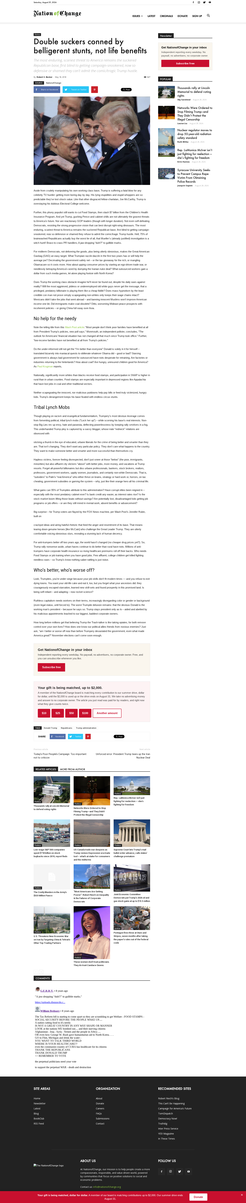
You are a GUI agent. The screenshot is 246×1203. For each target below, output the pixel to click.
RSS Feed (39, 1123)
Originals (166, 16)
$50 (71, 713)
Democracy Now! (167, 1118)
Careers (100, 1108)
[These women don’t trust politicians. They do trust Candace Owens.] (92, 932)
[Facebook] (193, 2)
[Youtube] (209, 2)
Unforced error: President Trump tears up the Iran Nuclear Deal (123, 756)
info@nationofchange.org (107, 1186)
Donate (183, 16)
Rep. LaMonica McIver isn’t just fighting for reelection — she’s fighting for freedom (129, 801)
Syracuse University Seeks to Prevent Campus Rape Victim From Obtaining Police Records (193, 175)
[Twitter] (204, 2)
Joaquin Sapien (185, 185)
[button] (208, 16)
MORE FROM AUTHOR (72, 769)
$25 (58, 713)
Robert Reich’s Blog (168, 1098)
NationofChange (53, 83)
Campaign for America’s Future (175, 1108)
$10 (44, 713)
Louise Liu (182, 123)
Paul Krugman (45, 366)
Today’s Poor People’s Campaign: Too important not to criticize (60, 756)
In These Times (166, 1138)
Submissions (102, 1118)
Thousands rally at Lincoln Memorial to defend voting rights (194, 91)
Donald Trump (50, 728)
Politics (37, 34)
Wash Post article (74, 327)
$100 (85, 713)
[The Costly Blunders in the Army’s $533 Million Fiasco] (52, 876)
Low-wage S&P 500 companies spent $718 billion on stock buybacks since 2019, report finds (50, 853)
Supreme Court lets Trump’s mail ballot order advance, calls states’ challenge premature (130, 853)
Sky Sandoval (184, 99)
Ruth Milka (182, 142)
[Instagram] (198, 2)
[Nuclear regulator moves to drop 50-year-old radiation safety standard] (166, 138)
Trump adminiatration (86, 728)
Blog (36, 1113)
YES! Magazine (166, 1133)
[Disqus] (92, 1027)
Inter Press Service (168, 1128)
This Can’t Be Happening (171, 1103)
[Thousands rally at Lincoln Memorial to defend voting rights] (52, 789)
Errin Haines (183, 161)
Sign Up (197, 16)
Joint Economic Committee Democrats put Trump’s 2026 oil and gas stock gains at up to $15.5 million (132, 897)
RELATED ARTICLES (46, 769)
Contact (100, 1123)
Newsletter (40, 1103)
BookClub (39, 1118)
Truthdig (162, 1123)
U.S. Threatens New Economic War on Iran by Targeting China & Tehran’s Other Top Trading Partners (52, 939)
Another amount (107, 713)
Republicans (66, 728)
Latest (151, 16)
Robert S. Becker (44, 77)
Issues (136, 16)
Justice (117, 928)
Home (37, 1098)
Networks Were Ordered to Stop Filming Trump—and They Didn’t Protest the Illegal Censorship (90, 811)
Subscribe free (51, 667)
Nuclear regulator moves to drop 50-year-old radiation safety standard (194, 134)
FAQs (99, 1113)
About (99, 1098)
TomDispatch (165, 1113)
